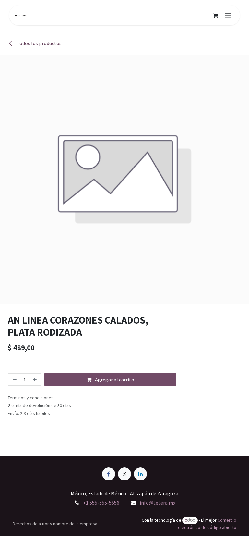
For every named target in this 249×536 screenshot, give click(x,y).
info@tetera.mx (157, 502)
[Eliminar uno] (14, 379)
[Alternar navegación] (228, 15)
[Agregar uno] (35, 379)
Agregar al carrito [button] (114, 379)
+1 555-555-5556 (101, 502)
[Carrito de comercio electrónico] (215, 15)
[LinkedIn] (140, 473)
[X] (124, 473)
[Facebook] (108, 473)
